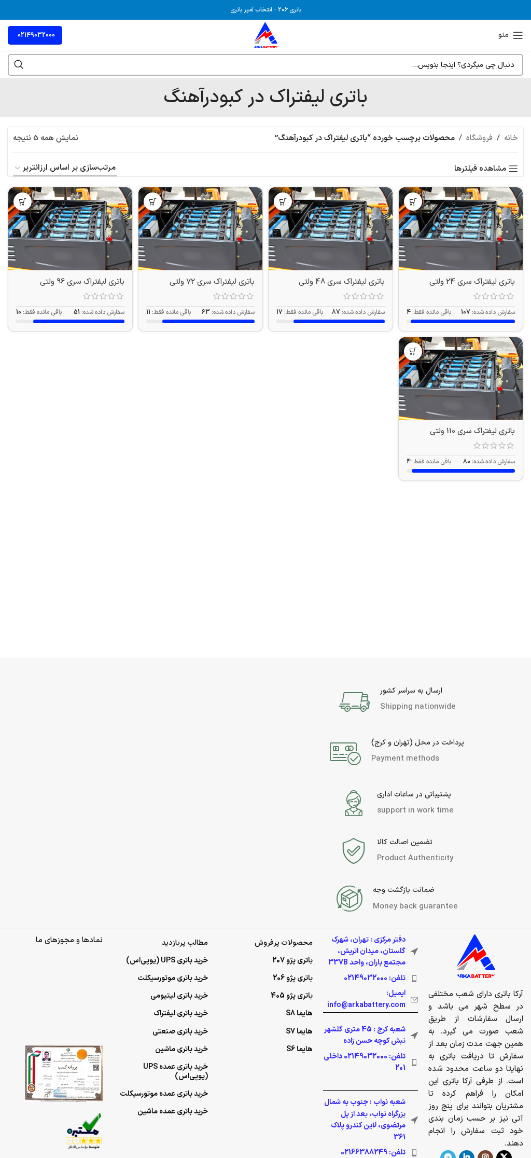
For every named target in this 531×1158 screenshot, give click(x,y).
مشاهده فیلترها (480, 168)
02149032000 (36, 35)
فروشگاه (479, 138)
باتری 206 (289, 10)
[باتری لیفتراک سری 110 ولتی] (461, 378)
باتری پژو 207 (292, 960)
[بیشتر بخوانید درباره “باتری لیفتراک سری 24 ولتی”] (413, 201)
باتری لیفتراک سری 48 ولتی (342, 282)
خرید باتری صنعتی (180, 1031)
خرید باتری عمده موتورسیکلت (164, 1093)
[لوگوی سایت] (265, 35)
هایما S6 (299, 1049)
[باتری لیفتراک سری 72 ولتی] (200, 228)
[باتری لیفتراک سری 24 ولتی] (461, 228)
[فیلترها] (492, 361)
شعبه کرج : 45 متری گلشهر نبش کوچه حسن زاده (365, 1035)
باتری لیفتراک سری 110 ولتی (472, 431)
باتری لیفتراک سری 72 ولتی (212, 282)
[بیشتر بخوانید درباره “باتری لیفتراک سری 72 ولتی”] (153, 201)
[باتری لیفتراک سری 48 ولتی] (331, 228)
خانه (511, 138)
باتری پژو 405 (292, 995)
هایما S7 (299, 1031)
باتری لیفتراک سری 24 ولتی (472, 282)
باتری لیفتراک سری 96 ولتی (82, 282)
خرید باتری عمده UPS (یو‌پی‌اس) (175, 1072)
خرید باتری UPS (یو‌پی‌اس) (167, 960)
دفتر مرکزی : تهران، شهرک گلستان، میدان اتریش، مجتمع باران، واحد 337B (367, 951)
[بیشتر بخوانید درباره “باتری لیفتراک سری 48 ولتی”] (283, 201)
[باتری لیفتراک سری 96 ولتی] (70, 228)
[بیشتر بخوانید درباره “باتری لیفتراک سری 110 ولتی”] (413, 351)
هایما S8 (299, 1013)
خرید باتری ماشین (181, 1049)
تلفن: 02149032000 (375, 978)
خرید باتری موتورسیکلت (172, 978)
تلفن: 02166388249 (373, 1152)
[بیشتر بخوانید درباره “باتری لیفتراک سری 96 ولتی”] (22, 201)
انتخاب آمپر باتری (251, 10)
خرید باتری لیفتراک (180, 1013)
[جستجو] (19, 65)
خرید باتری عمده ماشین (172, 1111)
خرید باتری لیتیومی (179, 995)
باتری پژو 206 (293, 978)
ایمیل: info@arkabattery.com (366, 999)
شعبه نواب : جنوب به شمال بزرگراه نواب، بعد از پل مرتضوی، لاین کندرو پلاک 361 (365, 1119)
